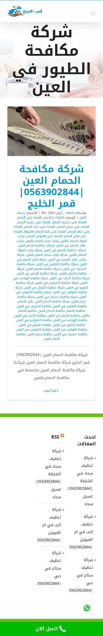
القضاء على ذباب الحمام (39, 227)
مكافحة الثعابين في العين (70, 306)
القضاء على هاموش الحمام (44, 236)
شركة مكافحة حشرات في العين (57, 297)
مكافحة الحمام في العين (64, 315)
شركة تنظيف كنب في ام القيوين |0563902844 (51, 525)
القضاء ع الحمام (53, 217)
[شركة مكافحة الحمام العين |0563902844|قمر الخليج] (51, 131)
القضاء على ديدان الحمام (73, 227)
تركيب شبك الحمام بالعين (42, 241)
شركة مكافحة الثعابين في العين (57, 264)
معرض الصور (45, 131)
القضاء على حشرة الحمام (34, 222)
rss (55, 437)
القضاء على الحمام (29, 217)
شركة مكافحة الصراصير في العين (57, 283)
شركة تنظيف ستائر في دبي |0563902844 (51, 568)
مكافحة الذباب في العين (30, 315)
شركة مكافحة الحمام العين (43, 269)
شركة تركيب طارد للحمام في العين (51, 257)
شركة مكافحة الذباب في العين (69, 278)
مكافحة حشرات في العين (70, 334)
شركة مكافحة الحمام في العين (37, 273)
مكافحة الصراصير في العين (34, 320)
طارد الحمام (25, 301)
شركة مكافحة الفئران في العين (44, 287)
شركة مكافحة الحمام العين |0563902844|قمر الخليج (58, 131)
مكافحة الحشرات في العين (34, 306)
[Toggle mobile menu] (93, 13)
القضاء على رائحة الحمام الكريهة (45, 231)
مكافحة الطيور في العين (69, 325)
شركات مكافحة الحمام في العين (65, 250)
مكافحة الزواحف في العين (70, 320)
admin (70, 213)
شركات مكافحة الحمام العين (36, 245)
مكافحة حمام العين (39, 334)
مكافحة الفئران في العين (35, 325)
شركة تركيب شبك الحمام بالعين (46, 255)
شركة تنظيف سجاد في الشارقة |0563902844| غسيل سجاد (51, 474)
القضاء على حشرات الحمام (69, 222)
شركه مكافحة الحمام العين (52, 301)
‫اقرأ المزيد (50, 391)
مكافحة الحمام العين (51, 311)
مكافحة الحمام (76, 311)
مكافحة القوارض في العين (70, 329)
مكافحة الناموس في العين (34, 329)
